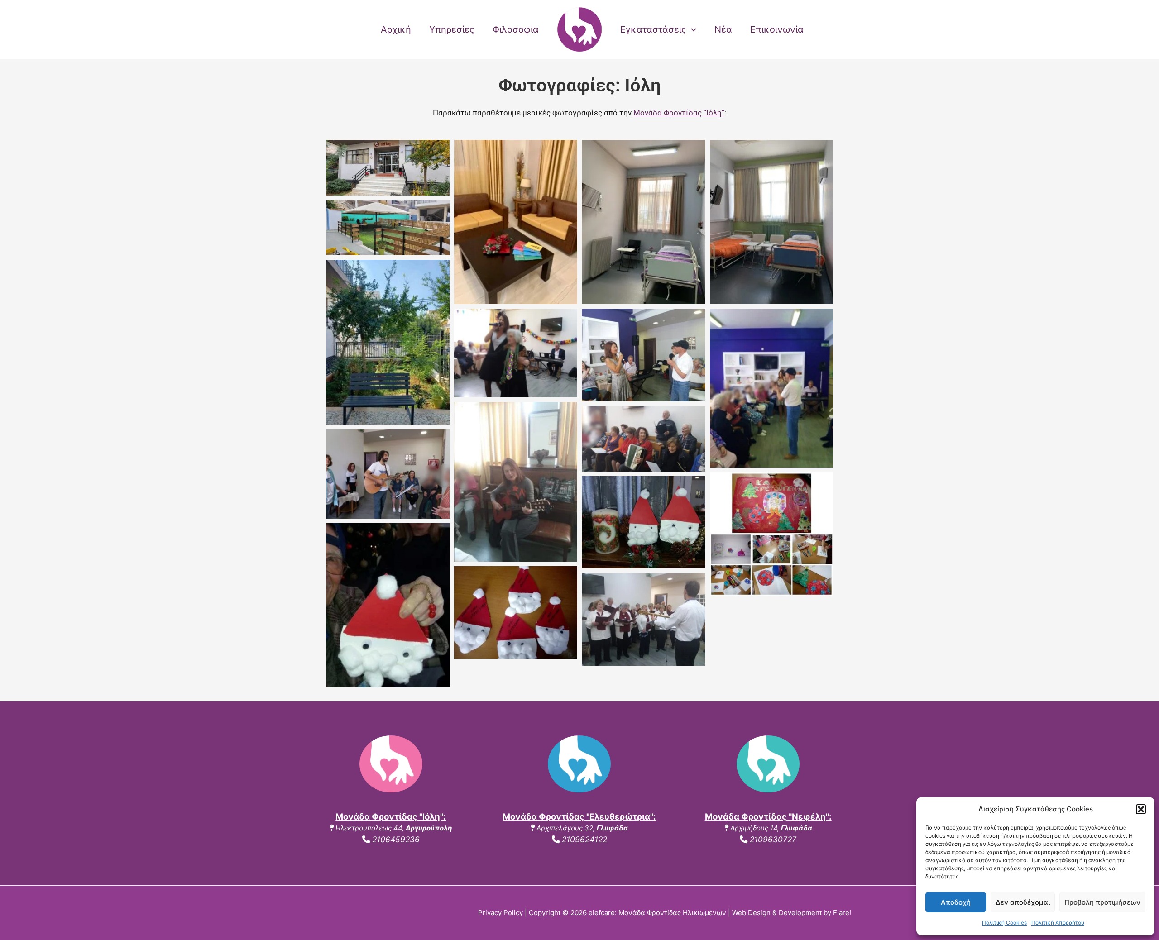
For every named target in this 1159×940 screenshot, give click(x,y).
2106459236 (395, 839)
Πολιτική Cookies (1004, 922)
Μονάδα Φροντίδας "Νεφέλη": (768, 816)
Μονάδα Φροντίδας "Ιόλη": (390, 816)
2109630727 (771, 839)
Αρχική (396, 29)
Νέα (723, 29)
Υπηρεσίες (451, 29)
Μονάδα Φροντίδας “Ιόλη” (678, 112)
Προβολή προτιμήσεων (1102, 902)
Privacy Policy (500, 912)
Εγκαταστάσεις (653, 29)
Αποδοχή (956, 902)
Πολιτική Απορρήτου (1057, 922)
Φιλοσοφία (516, 29)
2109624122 (583, 839)
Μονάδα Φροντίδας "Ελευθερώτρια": (579, 816)
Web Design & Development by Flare (790, 912)
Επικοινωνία (777, 29)
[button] (1140, 809)
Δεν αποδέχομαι (1023, 902)
